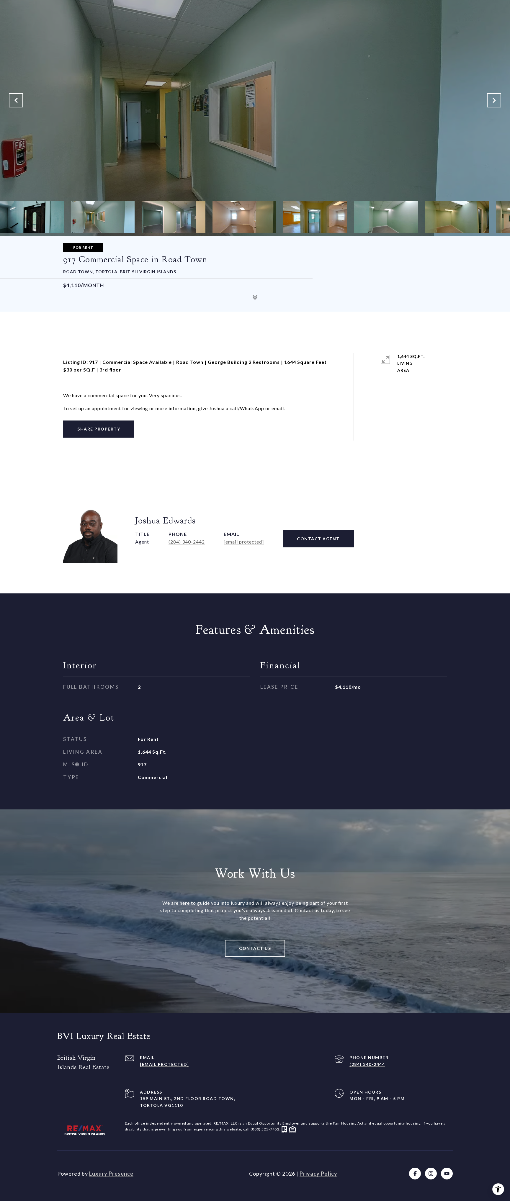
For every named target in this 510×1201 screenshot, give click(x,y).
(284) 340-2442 (187, 541)
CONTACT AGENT (318, 538)
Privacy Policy (318, 1173)
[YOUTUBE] (447, 1173)
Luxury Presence (111, 1173)
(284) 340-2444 (367, 1064)
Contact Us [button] (255, 948)
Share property (98, 428)
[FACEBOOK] (415, 1173)
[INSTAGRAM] (431, 1173)
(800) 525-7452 (265, 1129)
